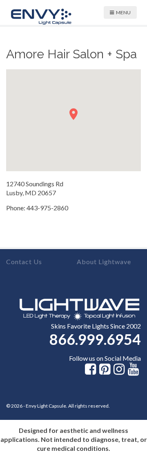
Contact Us (24, 261)
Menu (123, 12)
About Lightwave (104, 261)
